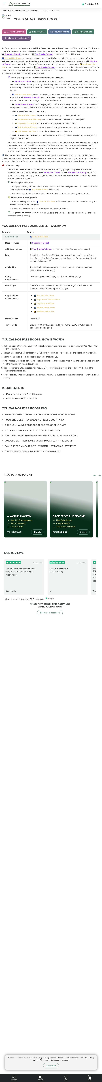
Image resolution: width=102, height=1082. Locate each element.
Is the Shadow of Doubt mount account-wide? (32, 451)
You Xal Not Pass (13, 58)
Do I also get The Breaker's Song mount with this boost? (39, 440)
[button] (97, 1061)
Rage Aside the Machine (29, 119)
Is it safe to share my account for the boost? (32, 430)
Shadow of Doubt (13, 54)
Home (4, 10)
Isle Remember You (27, 131)
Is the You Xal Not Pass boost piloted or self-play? (35, 425)
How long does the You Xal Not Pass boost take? (34, 419)
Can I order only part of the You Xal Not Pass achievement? (40, 446)
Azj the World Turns (27, 127)
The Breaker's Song (43, 54)
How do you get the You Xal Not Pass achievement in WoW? (40, 414)
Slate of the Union (27, 115)
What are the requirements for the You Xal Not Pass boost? (41, 435)
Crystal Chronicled (27, 123)
